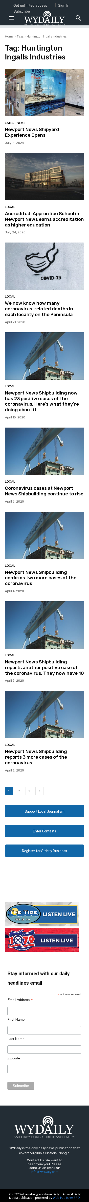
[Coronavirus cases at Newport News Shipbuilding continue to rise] (44, 451)
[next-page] (39, 791)
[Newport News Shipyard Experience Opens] (44, 92)
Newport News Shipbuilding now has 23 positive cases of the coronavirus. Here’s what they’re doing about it (42, 401)
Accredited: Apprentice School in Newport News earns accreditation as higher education (44, 219)
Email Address (20, 999)
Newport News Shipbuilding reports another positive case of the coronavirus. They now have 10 (44, 667)
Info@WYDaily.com (44, 1172)
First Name (16, 1019)
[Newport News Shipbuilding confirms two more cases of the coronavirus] (44, 535)
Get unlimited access (30, 5)
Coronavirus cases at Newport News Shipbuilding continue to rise (44, 491)
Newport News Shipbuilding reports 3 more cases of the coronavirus (36, 757)
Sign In (63, 5)
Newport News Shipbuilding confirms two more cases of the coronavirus (40, 577)
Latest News (15, 122)
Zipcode (13, 1058)
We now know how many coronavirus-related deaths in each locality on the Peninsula (39, 308)
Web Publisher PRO (66, 1198)
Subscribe (22, 11)
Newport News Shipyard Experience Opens (32, 132)
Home (9, 36)
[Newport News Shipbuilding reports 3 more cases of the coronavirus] (44, 714)
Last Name (15, 1039)
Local (10, 206)
